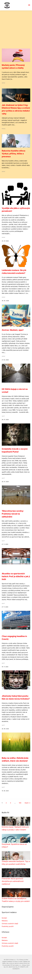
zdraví (3, 83)
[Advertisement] (16, 32)
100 (20, 803)
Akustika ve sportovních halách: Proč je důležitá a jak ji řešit (16, 576)
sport (3, 416)
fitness (3, 128)
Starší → (27, 803)
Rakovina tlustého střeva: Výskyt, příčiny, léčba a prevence (14, 154)
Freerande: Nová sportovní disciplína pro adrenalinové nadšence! (12, 881)
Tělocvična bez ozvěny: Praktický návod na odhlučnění (13, 514)
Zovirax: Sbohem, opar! (13, 330)
